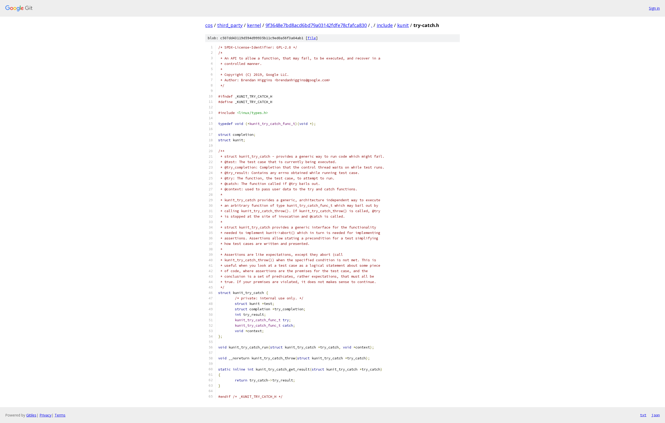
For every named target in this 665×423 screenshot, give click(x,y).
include (385, 25)
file (312, 38)
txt (643, 415)
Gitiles (31, 415)
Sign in (654, 8)
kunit (403, 25)
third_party (230, 25)
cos (209, 25)
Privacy (45, 415)
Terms (60, 415)
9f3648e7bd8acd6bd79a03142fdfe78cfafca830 (316, 25)
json (655, 415)
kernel (254, 25)
